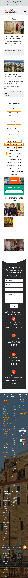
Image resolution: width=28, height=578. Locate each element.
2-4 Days (17, 113)
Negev (17, 156)
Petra (19, 159)
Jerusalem (14, 144)
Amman (18, 126)
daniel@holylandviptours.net (14, 2)
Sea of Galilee (17, 162)
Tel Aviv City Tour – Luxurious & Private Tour (5, 522)
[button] (25, 547)
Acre (8, 126)
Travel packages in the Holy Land (8, 218)
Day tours (13, 50)
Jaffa (14, 141)
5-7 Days (10, 116)
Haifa (18, 138)
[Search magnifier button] (21, 192)
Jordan (21, 144)
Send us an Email (5, 412)
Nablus (19, 153)
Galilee (17, 135)
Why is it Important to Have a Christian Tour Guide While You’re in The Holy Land (14, 447)
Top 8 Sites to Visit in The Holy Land (14, 426)
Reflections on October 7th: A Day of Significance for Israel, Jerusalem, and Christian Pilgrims (14, 474)
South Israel (19, 165)
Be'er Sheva (10, 129)
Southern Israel (10, 165)
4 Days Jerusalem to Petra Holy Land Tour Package (5, 505)
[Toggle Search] (20, 11)
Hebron (9, 141)
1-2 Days (10, 113)
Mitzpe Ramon (14, 150)
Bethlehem (18, 129)
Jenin (19, 141)
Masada (20, 147)
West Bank (14, 175)
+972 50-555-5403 (6, 438)
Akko (13, 126)
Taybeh (11, 168)
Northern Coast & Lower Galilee (13, 36)
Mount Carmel (11, 153)
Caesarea (10, 132)
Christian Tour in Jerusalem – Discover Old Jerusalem (5, 551)
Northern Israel (11, 159)
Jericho (7, 144)
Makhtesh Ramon (11, 147)
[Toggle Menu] (25, 11)
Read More (7, 54)
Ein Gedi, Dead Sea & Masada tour (5, 537)
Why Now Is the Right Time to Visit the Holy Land (14, 409)
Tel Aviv (17, 168)
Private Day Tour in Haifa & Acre (13, 74)
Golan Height (11, 138)
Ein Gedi (11, 135)
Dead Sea (17, 132)
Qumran (9, 162)
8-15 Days (17, 116)
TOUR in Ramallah (10, 171)
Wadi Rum (20, 171)
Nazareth (11, 156)
